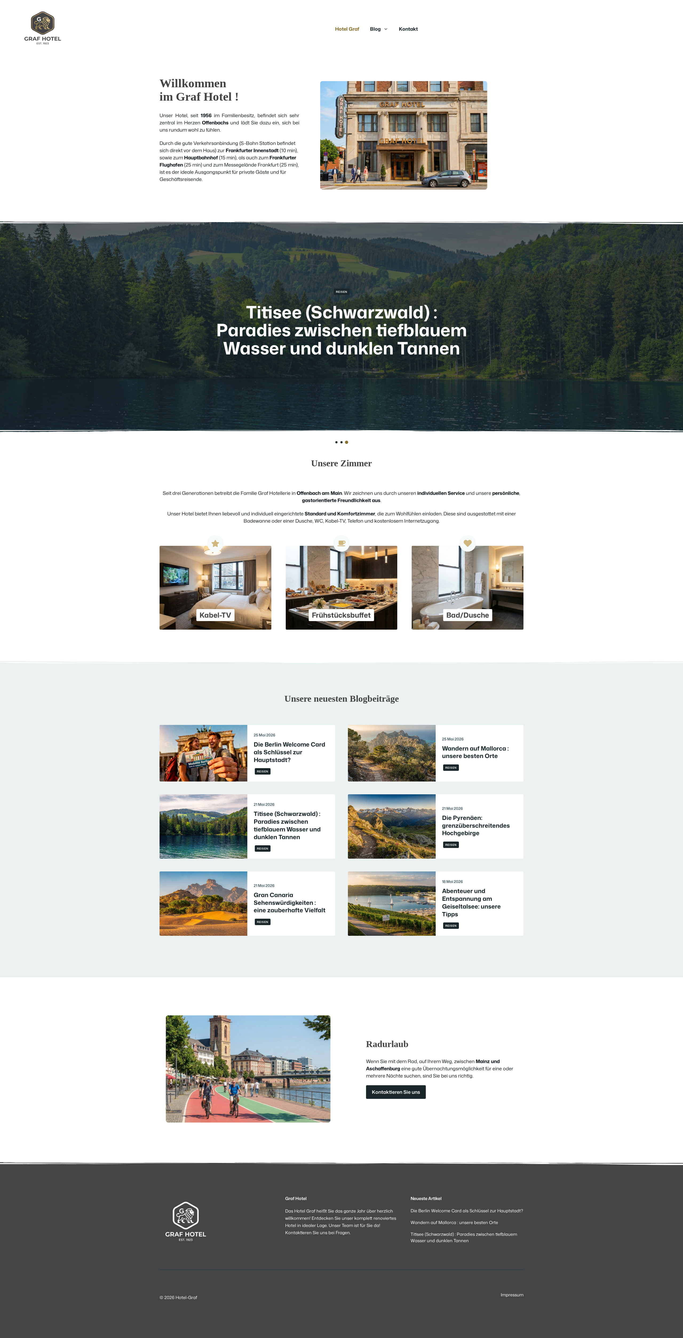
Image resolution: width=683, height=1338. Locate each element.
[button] (336, 442)
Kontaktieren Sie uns (396, 1091)
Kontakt (408, 28)
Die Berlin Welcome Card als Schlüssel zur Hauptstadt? (341, 321)
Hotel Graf (347, 28)
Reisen (341, 292)
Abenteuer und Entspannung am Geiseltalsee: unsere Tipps (471, 902)
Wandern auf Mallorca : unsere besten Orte (475, 752)
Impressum (512, 1295)
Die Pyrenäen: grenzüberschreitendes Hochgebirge (476, 825)
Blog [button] (375, 28)
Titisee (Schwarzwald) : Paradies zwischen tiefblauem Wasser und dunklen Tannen (287, 825)
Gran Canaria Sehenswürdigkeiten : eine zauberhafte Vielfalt (289, 902)
